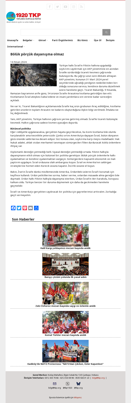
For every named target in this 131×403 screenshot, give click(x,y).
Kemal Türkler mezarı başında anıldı (65, 335)
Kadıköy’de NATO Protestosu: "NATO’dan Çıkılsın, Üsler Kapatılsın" (65, 363)
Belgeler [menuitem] (27, 40)
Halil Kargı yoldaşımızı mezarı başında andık (65, 248)
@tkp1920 (67, 387)
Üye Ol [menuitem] (97, 40)
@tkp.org (78, 387)
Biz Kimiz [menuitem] (82, 40)
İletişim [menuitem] (110, 40)
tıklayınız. (78, 397)
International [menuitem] (15, 46)
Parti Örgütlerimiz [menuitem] (62, 40)
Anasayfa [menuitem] (12, 40)
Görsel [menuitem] (42, 40)
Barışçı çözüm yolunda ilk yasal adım (66, 277)
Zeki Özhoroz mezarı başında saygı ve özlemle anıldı (65, 305)
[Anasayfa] (24, 17)
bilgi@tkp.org (98, 377)
